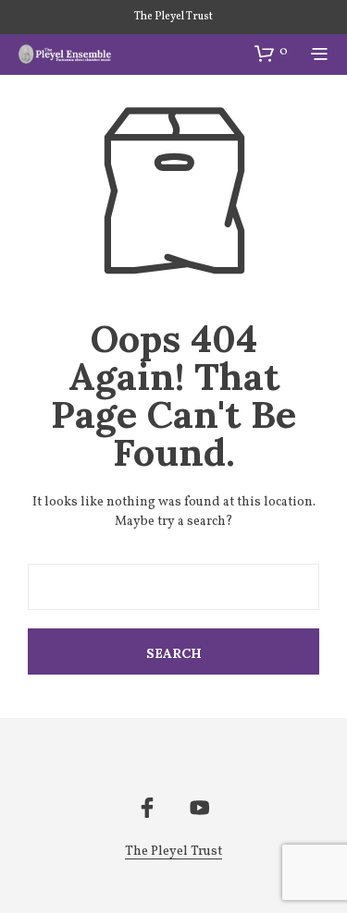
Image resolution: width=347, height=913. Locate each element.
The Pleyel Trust (173, 16)
